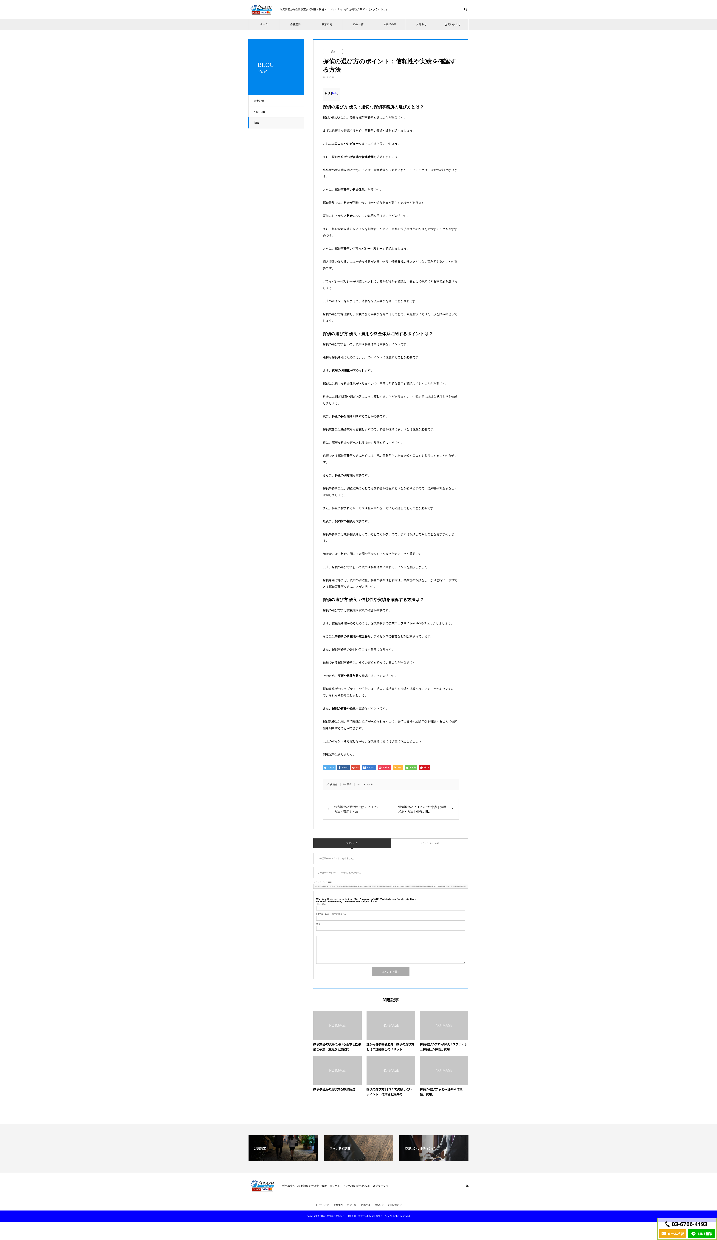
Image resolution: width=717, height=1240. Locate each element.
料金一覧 (358, 24)
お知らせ (379, 1204)
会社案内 (295, 24)
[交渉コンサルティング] (433, 1160)
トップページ (322, 1204)
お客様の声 (389, 24)
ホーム (264, 24)
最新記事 (259, 100)
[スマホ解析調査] (358, 1160)
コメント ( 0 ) (352, 843)
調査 (256, 123)
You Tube (260, 112)
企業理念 (365, 1204)
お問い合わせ (453, 24)
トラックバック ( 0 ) (429, 843)
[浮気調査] (283, 1160)
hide (334, 93)
